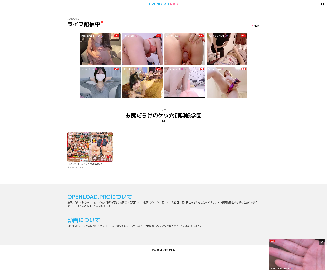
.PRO (163, 4)
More (257, 25)
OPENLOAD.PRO (167, 249)
